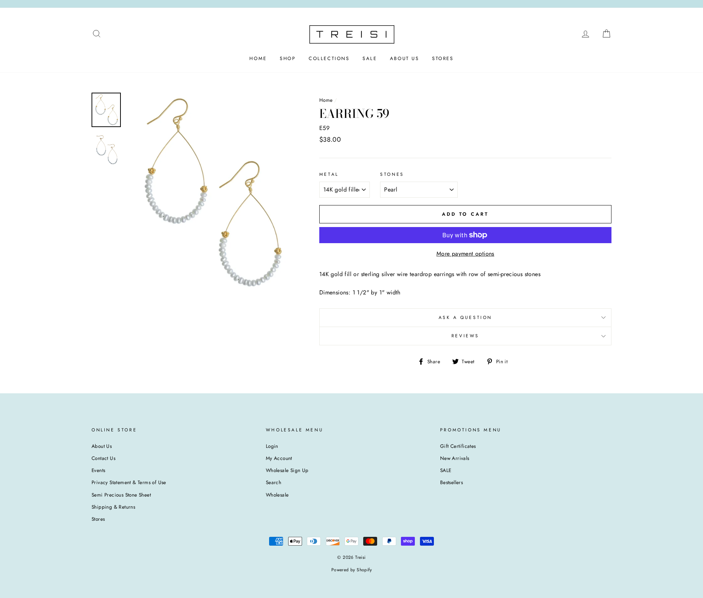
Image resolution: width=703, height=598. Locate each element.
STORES (443, 58)
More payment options (465, 253)
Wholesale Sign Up (287, 470)
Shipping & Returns (113, 506)
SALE (369, 58)
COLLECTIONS (329, 58)
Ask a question (465, 317)
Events (98, 470)
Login (272, 446)
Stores (98, 519)
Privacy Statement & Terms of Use (129, 482)
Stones (392, 174)
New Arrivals (454, 458)
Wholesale (277, 494)
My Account (279, 458)
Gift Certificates (458, 446)
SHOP (287, 58)
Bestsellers (451, 482)
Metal (329, 174)
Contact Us (103, 458)
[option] (210, 193)
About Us (102, 446)
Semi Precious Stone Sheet (121, 494)
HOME (258, 58)
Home (326, 100)
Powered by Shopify (351, 570)
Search (273, 482)
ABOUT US (404, 58)
